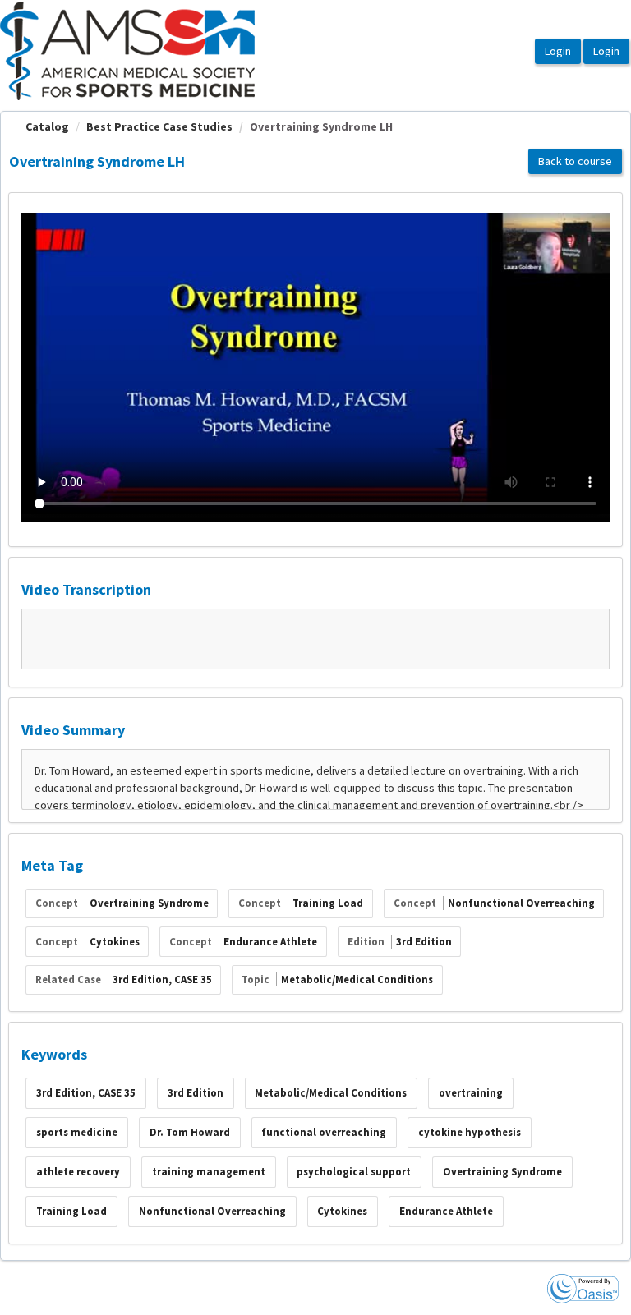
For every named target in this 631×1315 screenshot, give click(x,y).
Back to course (575, 161)
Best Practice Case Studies (159, 126)
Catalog (47, 126)
